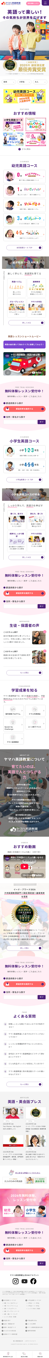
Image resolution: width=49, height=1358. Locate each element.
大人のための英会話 (10, 1331)
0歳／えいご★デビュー (11, 1303)
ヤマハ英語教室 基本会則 (35, 1327)
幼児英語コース (24, 166)
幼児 (5, 82)
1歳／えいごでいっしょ (11, 1306)
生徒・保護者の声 (24, 625)
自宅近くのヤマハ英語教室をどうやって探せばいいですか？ (26, 1055)
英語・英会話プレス (24, 1102)
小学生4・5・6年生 (33, 1306)
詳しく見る (24, 948)
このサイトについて (30, 1341)
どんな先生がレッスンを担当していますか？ (26, 1064)
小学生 (22, 82)
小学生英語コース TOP (24, 480)
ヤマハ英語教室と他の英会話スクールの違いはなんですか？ (26, 1072)
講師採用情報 (32, 1331)
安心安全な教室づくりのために (27, 1173)
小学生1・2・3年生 (33, 1303)
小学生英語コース (24, 441)
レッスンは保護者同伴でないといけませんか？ (26, 1045)
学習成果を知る (24, 690)
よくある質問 (24, 1016)
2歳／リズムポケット (10, 1308)
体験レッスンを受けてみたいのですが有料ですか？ (26, 1025)
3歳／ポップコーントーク (11, 1311)
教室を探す (40, 1356)
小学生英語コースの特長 (25, 494)
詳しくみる (26, 323)
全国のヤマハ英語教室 (10, 1334)
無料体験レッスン (33, 3)
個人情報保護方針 (18, 1341)
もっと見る (24, 673)
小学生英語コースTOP (34, 1300)
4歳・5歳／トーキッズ (10, 1314)
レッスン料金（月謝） (10, 1317)
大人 (37, 82)
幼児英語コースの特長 (26, 262)
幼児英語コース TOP (24, 248)
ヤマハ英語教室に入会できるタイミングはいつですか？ (26, 1035)
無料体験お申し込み (8, 1356)
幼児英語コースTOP (10, 1300)
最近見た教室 (24, 1356)
